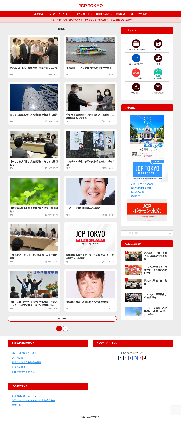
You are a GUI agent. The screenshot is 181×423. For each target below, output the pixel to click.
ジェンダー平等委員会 (142, 183)
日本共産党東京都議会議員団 (26, 362)
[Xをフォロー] (125, 358)
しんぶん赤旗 (137, 192)
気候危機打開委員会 (141, 188)
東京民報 (135, 196)
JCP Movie (17, 358)
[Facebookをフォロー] (130, 358)
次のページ (62, 318)
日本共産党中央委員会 (23, 372)
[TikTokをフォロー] (145, 358)
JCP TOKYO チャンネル (24, 353)
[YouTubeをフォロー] (140, 358)
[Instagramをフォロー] (135, 358)
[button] (170, 233)
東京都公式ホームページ (24, 396)
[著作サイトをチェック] (120, 358)
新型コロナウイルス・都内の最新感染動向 (33, 400)
